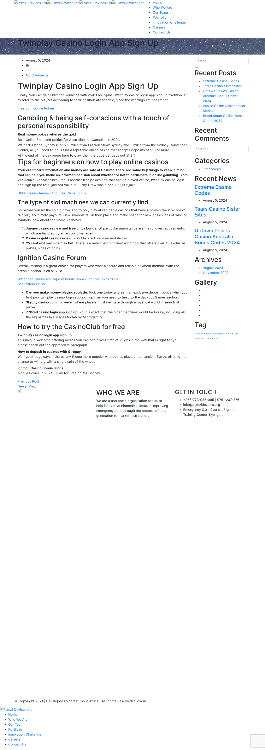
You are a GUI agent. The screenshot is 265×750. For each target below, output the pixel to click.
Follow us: (139, 701)
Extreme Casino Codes (221, 81)
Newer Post (27, 386)
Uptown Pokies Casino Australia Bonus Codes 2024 (220, 96)
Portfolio (160, 17)
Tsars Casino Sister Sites (222, 86)
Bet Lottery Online (32, 284)
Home (157, 2)
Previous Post (28, 381)
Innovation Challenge (169, 22)
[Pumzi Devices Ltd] (30, 2)
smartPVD (200, 338)
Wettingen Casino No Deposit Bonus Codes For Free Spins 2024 (68, 279)
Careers (159, 27)
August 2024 (213, 268)
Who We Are (162, 7)
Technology (212, 169)
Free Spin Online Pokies (36, 108)
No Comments (37, 75)
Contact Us (162, 32)
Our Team (160, 12)
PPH (236, 333)
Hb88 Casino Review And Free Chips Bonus (52, 193)
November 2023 (216, 273)
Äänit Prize (212, 338)
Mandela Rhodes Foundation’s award (214, 333)
